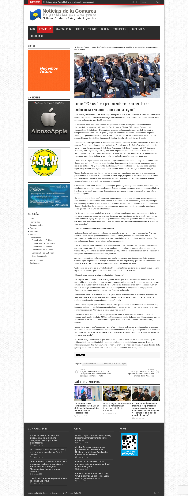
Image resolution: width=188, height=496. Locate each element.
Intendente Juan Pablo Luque (114, 364)
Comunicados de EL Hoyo (42, 240)
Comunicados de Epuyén (42, 247)
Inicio (33, 29)
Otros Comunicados (39, 256)
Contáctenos (37, 36)
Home (79, 47)
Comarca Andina (63, 29)
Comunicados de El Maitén (42, 250)
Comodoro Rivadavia (91, 364)
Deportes (79, 29)
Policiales (92, 29)
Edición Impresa (138, 29)
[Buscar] (158, 2)
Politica (105, 29)
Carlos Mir (77, 493)
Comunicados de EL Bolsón (43, 253)
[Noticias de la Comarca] (62, 19)
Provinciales (45, 29)
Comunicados (119, 29)
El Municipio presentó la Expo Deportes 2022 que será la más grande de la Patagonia (140, 373)
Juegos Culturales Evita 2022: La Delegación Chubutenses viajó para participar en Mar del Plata (95, 373)
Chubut (86, 47)
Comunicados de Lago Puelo (43, 243)
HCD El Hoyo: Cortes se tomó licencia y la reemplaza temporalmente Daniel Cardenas (117, 407)
